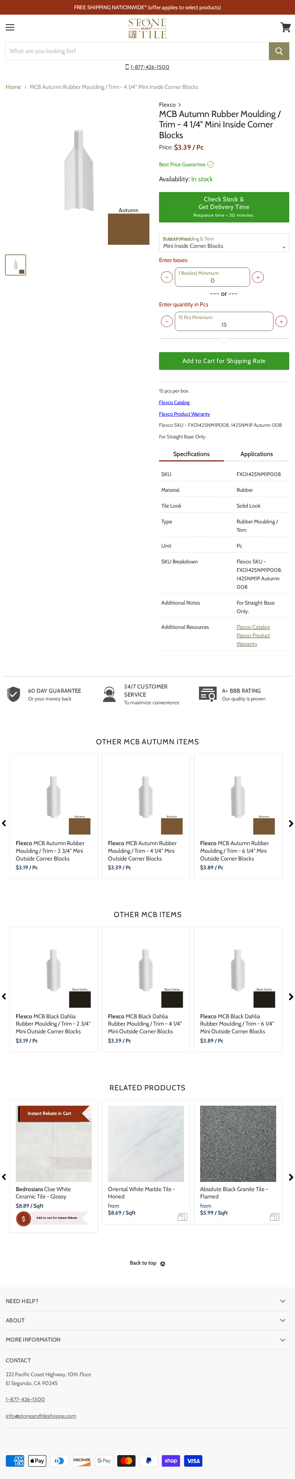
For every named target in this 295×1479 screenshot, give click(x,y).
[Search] (279, 51)
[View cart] (286, 27)
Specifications (191, 454)
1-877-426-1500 (150, 67)
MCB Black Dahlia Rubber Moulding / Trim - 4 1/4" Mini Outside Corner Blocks (145, 1024)
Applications (256, 454)
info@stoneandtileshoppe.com (41, 1415)
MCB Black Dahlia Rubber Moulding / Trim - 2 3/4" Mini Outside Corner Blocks (53, 1024)
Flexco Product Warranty (184, 414)
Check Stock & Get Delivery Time (224, 207)
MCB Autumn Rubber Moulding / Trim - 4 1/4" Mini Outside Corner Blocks (142, 851)
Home (13, 87)
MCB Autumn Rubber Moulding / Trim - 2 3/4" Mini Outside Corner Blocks (50, 851)
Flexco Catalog (174, 402)
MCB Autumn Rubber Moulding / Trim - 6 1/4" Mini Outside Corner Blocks (234, 851)
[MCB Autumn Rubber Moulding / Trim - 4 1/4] (79, 174)
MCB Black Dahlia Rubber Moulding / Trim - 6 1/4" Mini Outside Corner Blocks (237, 1024)
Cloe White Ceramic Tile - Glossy (43, 1193)
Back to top (143, 1263)
